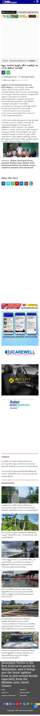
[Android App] (27, 703)
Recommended (7, 483)
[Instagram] (10, 704)
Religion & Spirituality (17, 61)
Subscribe (23, 695)
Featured (5, 457)
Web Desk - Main (9, 80)
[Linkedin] (14, 704)
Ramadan (32, 61)
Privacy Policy (25, 692)
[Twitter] (7, 704)
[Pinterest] (20, 704)
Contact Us (5, 692)
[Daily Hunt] (31, 703)
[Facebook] (4, 704)
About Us (23, 690)
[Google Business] (24, 703)
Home (4, 61)
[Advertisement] (20, 38)
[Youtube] (17, 704)
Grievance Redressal (8, 695)
